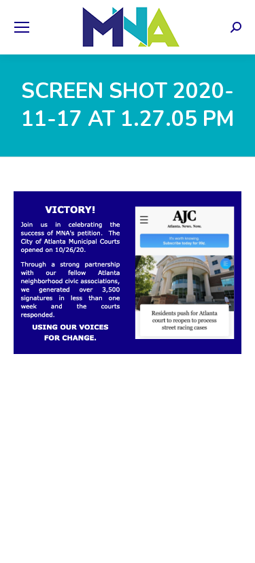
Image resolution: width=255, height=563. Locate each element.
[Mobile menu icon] (22, 27)
